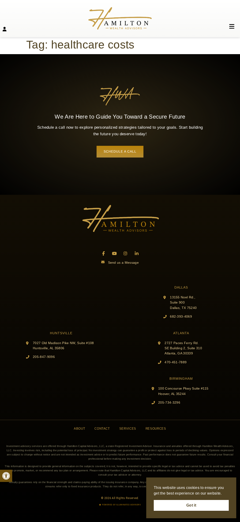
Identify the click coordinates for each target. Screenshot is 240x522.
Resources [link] (156, 428)
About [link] (79, 428)
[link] (6, 476)
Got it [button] (191, 505)
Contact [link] (102, 428)
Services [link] (127, 428)
